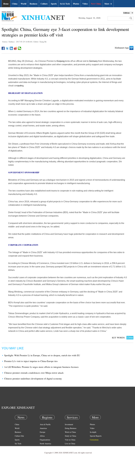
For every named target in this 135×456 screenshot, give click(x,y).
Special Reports (96, 436)
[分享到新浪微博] (15, 48)
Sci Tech (18, 443)
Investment (69, 424)
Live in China (70, 443)
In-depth (93, 432)
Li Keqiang (59, 61)
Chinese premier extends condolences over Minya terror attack (34, 372)
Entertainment (20, 451)
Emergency (69, 447)
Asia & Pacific (45, 424)
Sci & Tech (65, 3)
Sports (54, 3)
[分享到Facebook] (3, 48)
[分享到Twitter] (7, 48)
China (14, 3)
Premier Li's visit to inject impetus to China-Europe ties (31, 361)
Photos (76, 3)
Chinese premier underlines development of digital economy (33, 378)
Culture (44, 3)
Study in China (70, 436)
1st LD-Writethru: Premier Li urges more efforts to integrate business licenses (41, 366)
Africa (42, 436)
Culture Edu (19, 436)
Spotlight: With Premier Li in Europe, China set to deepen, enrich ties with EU (42, 355)
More (108, 3)
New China (96, 3)
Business (33, 3)
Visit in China (70, 439)
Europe (42, 432)
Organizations (45, 439)
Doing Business (70, 428)
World (23, 3)
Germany (93, 61)
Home (6, 3)
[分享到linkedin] (11, 48)
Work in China (70, 432)
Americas (43, 428)
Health (17, 447)
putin (20, 85)
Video (85, 3)
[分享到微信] (19, 48)
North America (45, 443)
